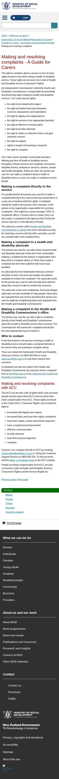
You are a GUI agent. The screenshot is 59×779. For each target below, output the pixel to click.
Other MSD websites (15, 661)
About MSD (10, 622)
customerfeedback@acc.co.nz (16, 453)
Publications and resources (19, 641)
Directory (10, 508)
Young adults (11, 567)
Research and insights (17, 648)
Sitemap (8, 751)
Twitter (12, 698)
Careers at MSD (13, 654)
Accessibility (10, 744)
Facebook (14, 692)
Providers (9, 599)
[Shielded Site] (7, 769)
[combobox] (29, 25)
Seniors (7, 547)
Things (9, 503)
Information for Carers (41, 39)
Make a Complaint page (22, 460)
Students (8, 573)
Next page (23, 479)
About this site (11, 759)
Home (4, 35)
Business (8, 593)
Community (10, 586)
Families (8, 560)
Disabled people (13, 580)
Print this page (14, 523)
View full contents (14, 512)
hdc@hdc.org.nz (17, 374)
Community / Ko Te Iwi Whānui (15, 39)
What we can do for (19, 35)
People (50, 43)
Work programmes (14, 628)
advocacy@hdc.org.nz (12, 359)
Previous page (8, 479)
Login (25, 17)
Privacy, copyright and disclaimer (23, 737)
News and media (13, 635)
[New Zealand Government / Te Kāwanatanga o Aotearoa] (21, 727)
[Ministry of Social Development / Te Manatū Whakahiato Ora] (20, 6)
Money (9, 495)
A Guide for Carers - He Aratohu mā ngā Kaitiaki (23, 43)
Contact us (14, 685)
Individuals (9, 553)
